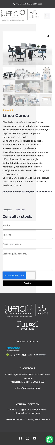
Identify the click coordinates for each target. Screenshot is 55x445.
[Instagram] (27, 438)
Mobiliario (20, 210)
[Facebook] (20, 438)
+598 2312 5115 (42, 419)
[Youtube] (34, 438)
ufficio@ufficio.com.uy (27, 388)
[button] (47, 16)
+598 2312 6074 (24, 419)
